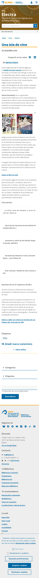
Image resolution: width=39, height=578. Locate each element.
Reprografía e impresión (11, 495)
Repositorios (12, 62)
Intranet (5, 531)
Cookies (4, 524)
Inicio (4, 38)
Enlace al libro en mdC (10, 175)
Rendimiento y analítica (19, 553)
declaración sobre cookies (26, 543)
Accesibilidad (6, 527)
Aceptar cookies (19, 565)
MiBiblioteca (31, 2)
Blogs (10, 38)
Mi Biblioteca (6, 499)
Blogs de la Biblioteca (10, 486)
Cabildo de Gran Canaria (12, 70)
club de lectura (19, 505)
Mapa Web (5, 517)
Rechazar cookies (19, 572)
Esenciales (19, 549)
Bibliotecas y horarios (10, 473)
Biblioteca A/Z (7, 479)
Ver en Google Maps (9, 445)
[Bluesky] (4, 427)
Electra (17, 38)
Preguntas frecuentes (10, 483)
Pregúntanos (6, 476)
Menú (36, 2)
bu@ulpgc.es (9, 455)
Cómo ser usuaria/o (9, 502)
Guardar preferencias (19, 559)
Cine (5, 338)
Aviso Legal (6, 521)
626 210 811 (15, 461)
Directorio (5, 464)
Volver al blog (21, 349)
